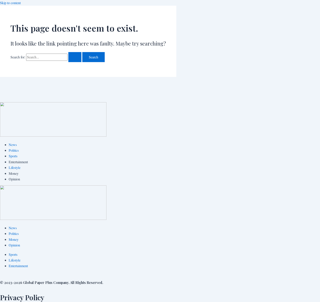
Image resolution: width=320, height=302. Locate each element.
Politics (14, 150)
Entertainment (18, 265)
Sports (13, 156)
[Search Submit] (74, 57)
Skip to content (10, 2)
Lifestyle (14, 167)
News (13, 144)
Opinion (14, 245)
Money (14, 239)
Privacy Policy (22, 297)
